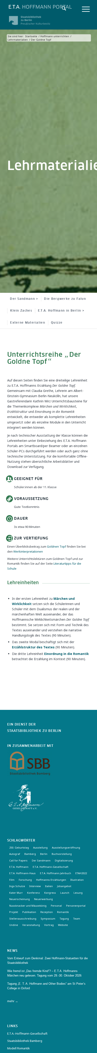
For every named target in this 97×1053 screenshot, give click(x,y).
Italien (49, 886)
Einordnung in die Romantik (66, 654)
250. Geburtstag (19, 847)
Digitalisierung (64, 860)
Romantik (63, 912)
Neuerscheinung (19, 899)
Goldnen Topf (56, 546)
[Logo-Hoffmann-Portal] (40, 7)
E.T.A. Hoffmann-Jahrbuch (55, 873)
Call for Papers (18, 860)
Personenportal (75, 905)
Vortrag (49, 925)
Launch (64, 892)
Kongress (50, 892)
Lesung (78, 892)
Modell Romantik (18, 1048)
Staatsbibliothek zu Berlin (34, 731)
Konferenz (33, 892)
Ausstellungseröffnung (66, 847)
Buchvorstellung (62, 854)
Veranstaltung (31, 925)
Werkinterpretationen (28, 551)
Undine (13, 925)
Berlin (43, 854)
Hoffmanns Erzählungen (51, 879)
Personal (56, 905)
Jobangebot (64, 886)
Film (11, 879)
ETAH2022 (81, 873)
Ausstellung (40, 847)
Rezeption (46, 912)
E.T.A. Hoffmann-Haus (22, 873)
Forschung (25, 879)
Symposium (48, 918)
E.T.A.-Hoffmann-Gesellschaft (27, 1033)
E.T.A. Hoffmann (18, 866)
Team (76, 918)
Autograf (14, 854)
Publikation (29, 912)
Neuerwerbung (43, 899)
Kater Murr (16, 892)
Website (63, 925)
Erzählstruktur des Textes (33, 647)
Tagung (64, 918)
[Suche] (61, 9)
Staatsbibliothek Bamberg (24, 1041)
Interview (35, 886)
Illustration (77, 879)
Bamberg (30, 854)
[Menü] (83, 9)
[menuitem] (61, 9)
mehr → (12, 1001)
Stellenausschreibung (22, 918)
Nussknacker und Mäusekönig (27, 905)
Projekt (13, 912)
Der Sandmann (41, 860)
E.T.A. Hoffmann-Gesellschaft (50, 866)
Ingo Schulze (17, 886)
